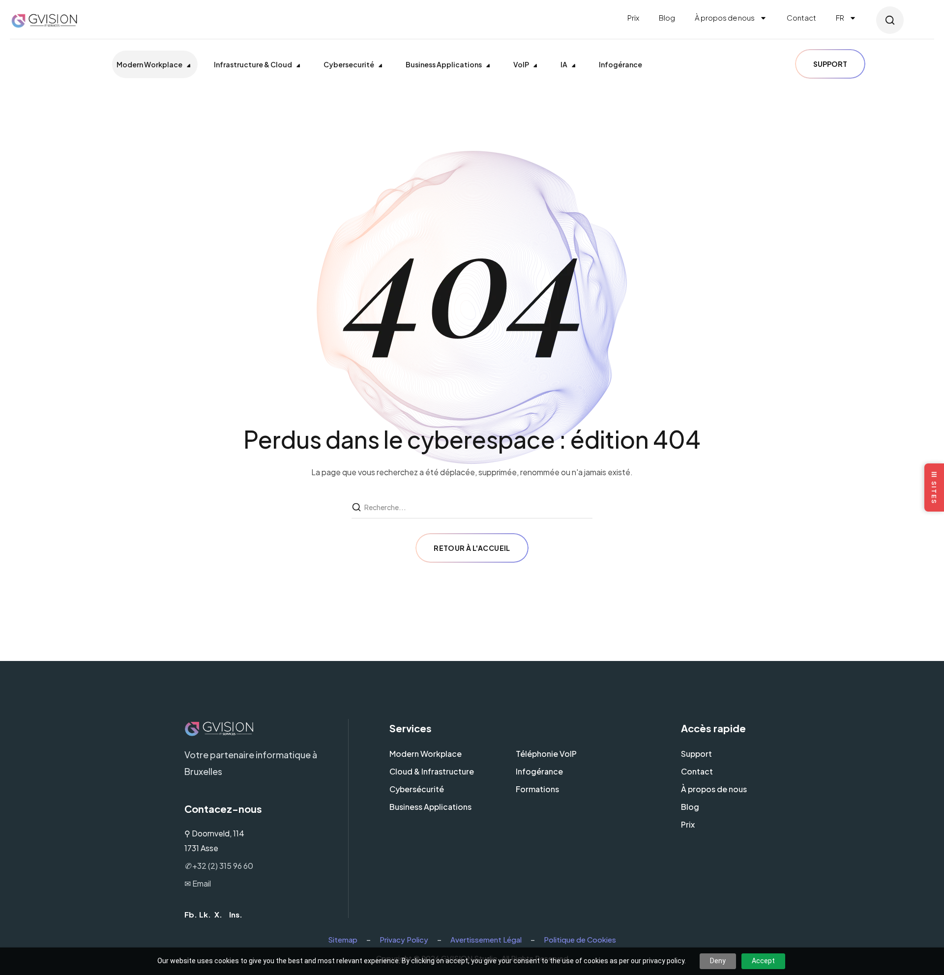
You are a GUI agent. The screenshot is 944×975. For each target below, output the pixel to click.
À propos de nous (725, 17)
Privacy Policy (404, 939)
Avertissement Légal (486, 939)
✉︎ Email (197, 883)
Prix (633, 17)
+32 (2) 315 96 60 (218, 865)
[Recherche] (357, 507)
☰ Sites (934, 487)
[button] (890, 20)
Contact (801, 17)
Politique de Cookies (580, 939)
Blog (667, 17)
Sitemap (342, 939)
